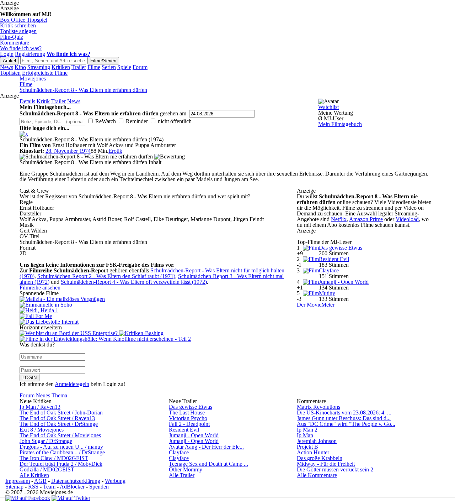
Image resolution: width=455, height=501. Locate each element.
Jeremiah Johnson (317, 441)
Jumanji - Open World (344, 282)
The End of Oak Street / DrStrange (59, 424)
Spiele (124, 67)
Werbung (115, 481)
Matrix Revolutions (318, 407)
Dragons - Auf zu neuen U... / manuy (61, 447)
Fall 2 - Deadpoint (189, 424)
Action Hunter (313, 452)
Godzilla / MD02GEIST (47, 469)
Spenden (99, 487)
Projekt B (307, 447)
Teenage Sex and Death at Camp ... (208, 464)
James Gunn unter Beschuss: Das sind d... (344, 418)
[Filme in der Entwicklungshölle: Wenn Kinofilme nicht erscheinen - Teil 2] (105, 339)
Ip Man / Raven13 (40, 407)
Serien (109, 67)
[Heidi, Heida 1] (153, 310)
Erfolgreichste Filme (45, 73)
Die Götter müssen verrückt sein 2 (335, 469)
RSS (33, 487)
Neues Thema (51, 395)
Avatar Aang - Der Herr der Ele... (206, 447)
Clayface (329, 270)
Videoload (407, 219)
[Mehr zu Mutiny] (311, 293)
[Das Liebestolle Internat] (153, 322)
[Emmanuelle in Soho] (153, 305)
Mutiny (327, 293)
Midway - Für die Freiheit (326, 464)
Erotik (115, 151)
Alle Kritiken (34, 475)
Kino (20, 67)
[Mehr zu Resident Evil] (311, 259)
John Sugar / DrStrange (46, 441)
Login (7, 54)
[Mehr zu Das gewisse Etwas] (311, 248)
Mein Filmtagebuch (340, 124)
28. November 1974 (68, 151)
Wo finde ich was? (21, 48)
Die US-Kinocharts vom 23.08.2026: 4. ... (344, 412)
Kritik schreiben (18, 25)
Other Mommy (185, 469)
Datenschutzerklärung (75, 481)
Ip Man (305, 435)
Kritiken (61, 67)
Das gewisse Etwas (340, 248)
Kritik (43, 101)
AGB (40, 481)
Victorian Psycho (188, 418)
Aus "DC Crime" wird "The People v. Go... (346, 424)
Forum (140, 67)
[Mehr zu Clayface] (311, 270)
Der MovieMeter (315, 305)
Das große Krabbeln (319, 458)
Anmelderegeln (72, 384)
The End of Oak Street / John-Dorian (61, 412)
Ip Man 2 (307, 430)
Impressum (17, 481)
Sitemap (14, 487)
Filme (93, 67)
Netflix (339, 219)
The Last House (187, 412)
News (6, 67)
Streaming (38, 67)
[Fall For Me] (153, 316)
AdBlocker (72, 487)
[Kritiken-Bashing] (141, 333)
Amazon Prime (366, 219)
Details (27, 101)
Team (49, 487)
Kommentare (14, 43)
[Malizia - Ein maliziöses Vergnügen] (153, 299)
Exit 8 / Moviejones (42, 430)
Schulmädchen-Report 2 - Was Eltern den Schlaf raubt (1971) (106, 276)
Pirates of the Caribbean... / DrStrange (62, 452)
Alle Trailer (181, 475)
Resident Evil (334, 259)
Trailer (78, 67)
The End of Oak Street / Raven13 (57, 418)
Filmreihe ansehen (40, 288)
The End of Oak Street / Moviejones (60, 435)
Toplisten (10, 73)
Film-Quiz (11, 37)
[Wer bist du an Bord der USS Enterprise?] (69, 333)
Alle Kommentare (317, 475)
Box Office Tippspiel (23, 20)
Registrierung (30, 54)
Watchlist (328, 107)
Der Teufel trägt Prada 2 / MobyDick (61, 464)
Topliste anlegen (18, 31)
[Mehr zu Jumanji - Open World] (311, 282)
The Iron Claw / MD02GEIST (54, 458)
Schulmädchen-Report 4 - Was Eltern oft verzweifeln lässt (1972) (134, 282)
